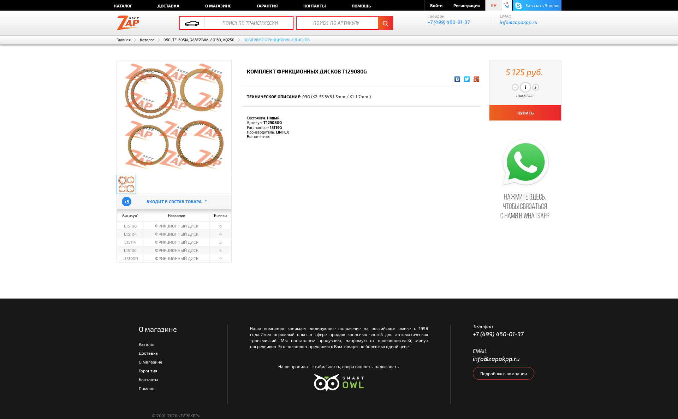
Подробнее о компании (503, 373)
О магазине (218, 5)
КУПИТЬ (525, 112)
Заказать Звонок (541, 5)
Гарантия (267, 5)
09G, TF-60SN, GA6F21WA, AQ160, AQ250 (198, 39)
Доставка (168, 5)
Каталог (123, 5)
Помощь (361, 5)
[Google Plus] (476, 79)
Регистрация (466, 5)
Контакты (314, 5)
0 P (493, 5)
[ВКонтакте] (457, 79)
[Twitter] (467, 79)
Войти (436, 5)
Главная (124, 39)
